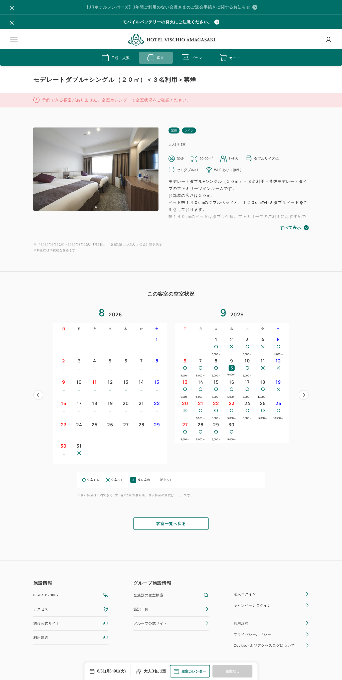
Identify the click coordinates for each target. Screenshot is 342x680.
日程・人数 (120, 58)
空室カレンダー (194, 671)
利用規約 (40, 637)
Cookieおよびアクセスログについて (264, 645)
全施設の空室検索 (148, 595)
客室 (160, 58)
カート (234, 58)
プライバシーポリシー (252, 634)
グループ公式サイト (150, 623)
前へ (38, 395)
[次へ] (304, 395)
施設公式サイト (46, 623)
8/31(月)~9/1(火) (111, 671)
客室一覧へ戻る (171, 523)
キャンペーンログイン (252, 605)
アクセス (40, 609)
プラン (196, 58)
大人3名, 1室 (155, 671)
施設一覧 (140, 609)
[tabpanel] (95, 169)
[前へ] (38, 395)
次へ (304, 395)
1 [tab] (96, 207)
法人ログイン (245, 594)
